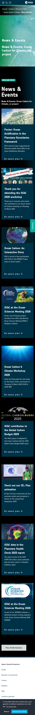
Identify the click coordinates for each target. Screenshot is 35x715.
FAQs (3, 691)
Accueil (4, 9)
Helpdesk (4, 686)
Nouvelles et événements (9, 675)
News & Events (26, 12)
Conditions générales (8, 696)
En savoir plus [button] (11, 706)
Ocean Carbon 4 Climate (12, 12)
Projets (3, 670)
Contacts (4, 680)
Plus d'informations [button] (14, 648)
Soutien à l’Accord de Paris (18, 9)
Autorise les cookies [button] (19, 711)
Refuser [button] (6, 711)
